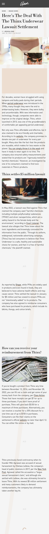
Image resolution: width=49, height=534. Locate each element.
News (4, 11)
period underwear (15, 103)
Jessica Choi (9, 31)
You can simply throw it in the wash (24, 148)
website (19, 136)
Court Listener (32, 223)
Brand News (13, 11)
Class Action (39, 395)
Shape (18, 284)
